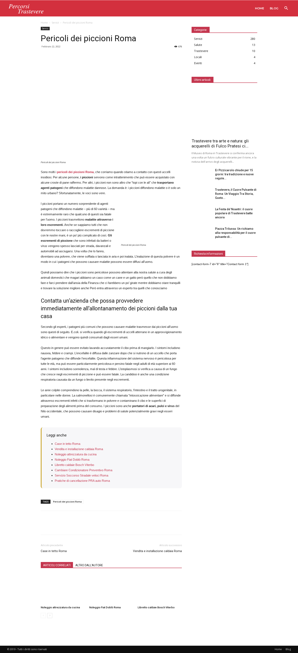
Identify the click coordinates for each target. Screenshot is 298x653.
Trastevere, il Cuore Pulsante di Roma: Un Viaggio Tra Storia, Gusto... (235, 193)
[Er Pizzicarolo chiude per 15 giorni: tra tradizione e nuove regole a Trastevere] (202, 175)
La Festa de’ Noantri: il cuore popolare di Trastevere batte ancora (234, 213)
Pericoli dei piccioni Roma (67, 501)
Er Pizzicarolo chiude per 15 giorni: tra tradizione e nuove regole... (234, 174)
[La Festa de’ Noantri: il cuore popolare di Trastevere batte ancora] (202, 214)
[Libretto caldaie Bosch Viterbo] (160, 589)
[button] (286, 9)
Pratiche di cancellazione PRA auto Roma (82, 480)
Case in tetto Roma (67, 443)
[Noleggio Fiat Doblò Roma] (111, 589)
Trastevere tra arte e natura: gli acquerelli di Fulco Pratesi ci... (220, 143)
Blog (274, 8)
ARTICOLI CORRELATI (57, 565)
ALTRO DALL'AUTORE (89, 565)
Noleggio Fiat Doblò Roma (72, 459)
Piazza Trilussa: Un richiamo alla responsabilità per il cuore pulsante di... (235, 232)
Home (259, 8)
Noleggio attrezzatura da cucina (75, 454)
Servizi (55, 22)
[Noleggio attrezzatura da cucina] (63, 589)
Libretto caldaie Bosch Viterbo (74, 465)
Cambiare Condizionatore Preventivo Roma (83, 470)
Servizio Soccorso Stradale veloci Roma (81, 475)
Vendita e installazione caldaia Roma (79, 449)
